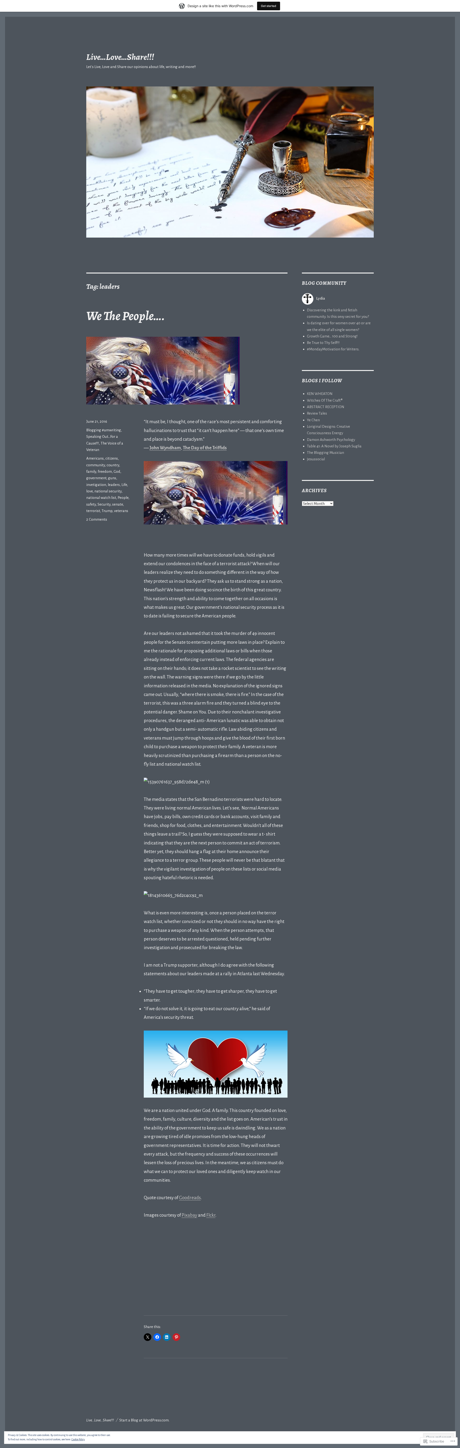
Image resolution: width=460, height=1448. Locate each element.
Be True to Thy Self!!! (323, 343)
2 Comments (96, 519)
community (95, 465)
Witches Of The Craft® (325, 400)
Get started (268, 6)
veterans (121, 511)
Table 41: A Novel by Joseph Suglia (334, 446)
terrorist (93, 511)
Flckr (210, 1215)
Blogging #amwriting (103, 430)
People (123, 498)
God (117, 471)
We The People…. (125, 315)
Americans (95, 458)
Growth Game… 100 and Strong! (332, 336)
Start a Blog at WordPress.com (144, 1420)
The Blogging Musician (325, 452)
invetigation (96, 485)
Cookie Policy (78, 1439)
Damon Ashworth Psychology (331, 440)
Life (124, 485)
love (89, 491)
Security (104, 504)
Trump (107, 511)
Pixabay (189, 1215)
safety (91, 504)
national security (107, 491)
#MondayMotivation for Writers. (333, 349)
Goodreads (190, 1197)
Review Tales (317, 413)
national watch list (101, 498)
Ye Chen (313, 420)
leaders (114, 485)
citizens (111, 458)
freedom (105, 471)
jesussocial (316, 459)
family (91, 471)
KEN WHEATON (320, 394)
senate (117, 504)
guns (112, 478)
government (96, 478)
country (113, 465)
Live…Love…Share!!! (120, 57)
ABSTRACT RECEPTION (325, 407)
